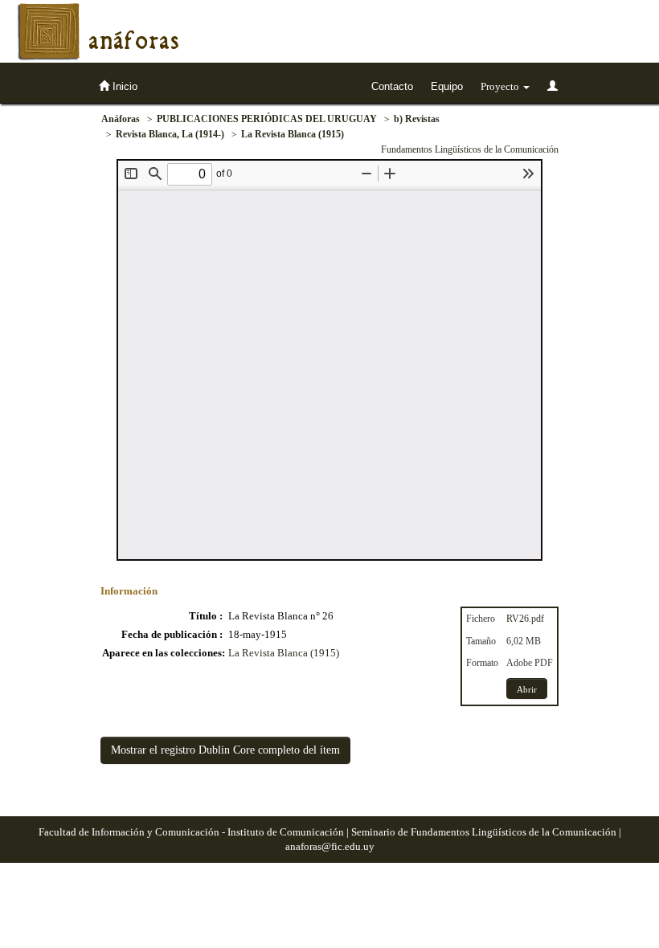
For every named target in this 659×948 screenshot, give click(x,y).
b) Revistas (417, 119)
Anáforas (120, 119)
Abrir (527, 689)
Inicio (123, 86)
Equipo (447, 86)
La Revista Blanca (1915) (292, 134)
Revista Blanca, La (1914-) (170, 134)
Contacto (392, 86)
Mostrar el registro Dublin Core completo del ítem (225, 750)
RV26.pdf (525, 618)
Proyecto (501, 86)
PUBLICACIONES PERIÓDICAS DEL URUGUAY (267, 119)
